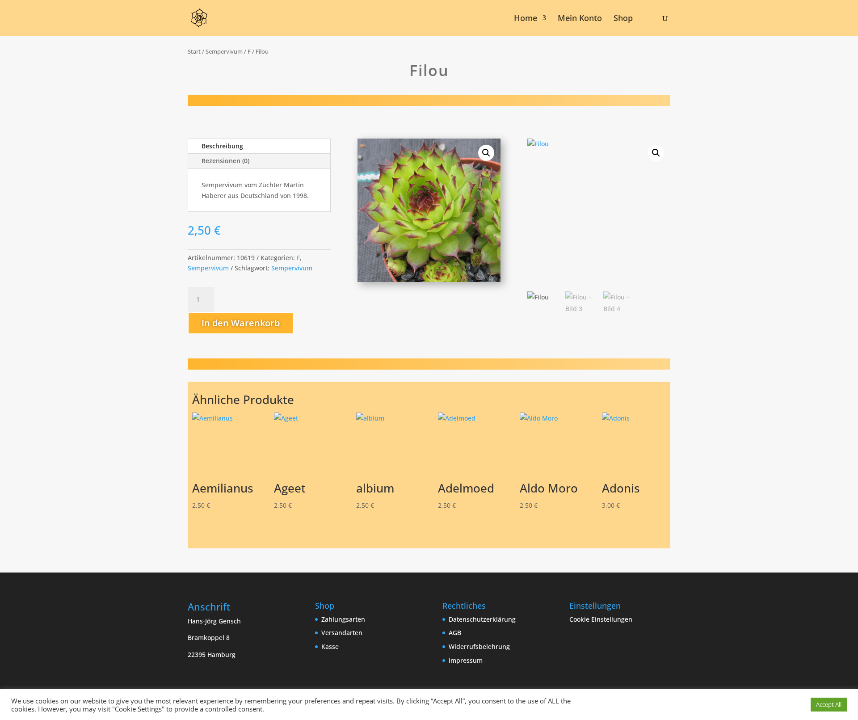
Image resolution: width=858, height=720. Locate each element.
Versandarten (341, 632)
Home (525, 19)
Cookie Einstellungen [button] (600, 619)
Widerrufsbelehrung (479, 646)
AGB (455, 632)
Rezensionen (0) (225, 160)
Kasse (330, 646)
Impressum (466, 660)
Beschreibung (222, 146)
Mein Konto (580, 19)
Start (194, 51)
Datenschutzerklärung (482, 619)
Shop (623, 19)
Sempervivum (224, 51)
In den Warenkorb (241, 323)
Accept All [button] (828, 704)
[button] (486, 153)
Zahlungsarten (343, 619)
